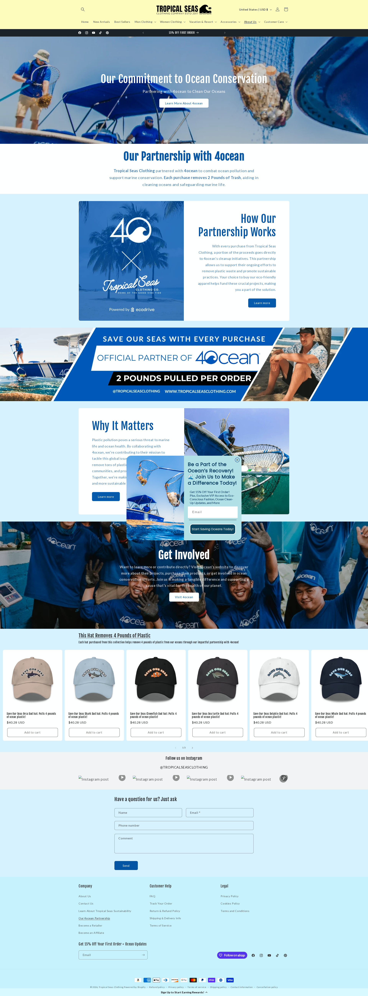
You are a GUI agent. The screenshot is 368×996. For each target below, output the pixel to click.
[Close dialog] (237, 460)
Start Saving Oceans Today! (213, 529)
